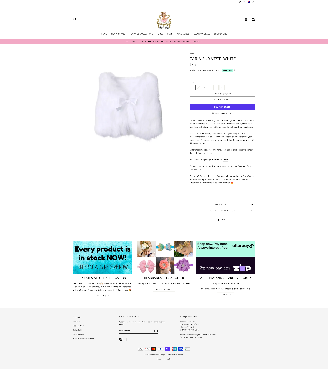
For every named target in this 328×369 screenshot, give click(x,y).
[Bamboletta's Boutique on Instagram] (120, 339)
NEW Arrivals (118, 34)
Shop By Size (220, 34)
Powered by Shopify (164, 359)
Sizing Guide (222, 204)
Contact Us (77, 317)
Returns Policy (78, 334)
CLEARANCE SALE (202, 34)
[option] (164, 41)
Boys (169, 34)
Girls (160, 34)
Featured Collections (141, 34)
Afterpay (215, 283)
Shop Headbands (164, 289)
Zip (225, 283)
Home (104, 34)
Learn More (102, 296)
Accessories (183, 34)
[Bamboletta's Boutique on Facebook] (126, 339)
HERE (198, 169)
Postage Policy (78, 325)
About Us (76, 321)
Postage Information (222, 211)
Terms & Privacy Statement (83, 338)
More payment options (222, 113)
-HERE (225, 159)
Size (192, 82)
